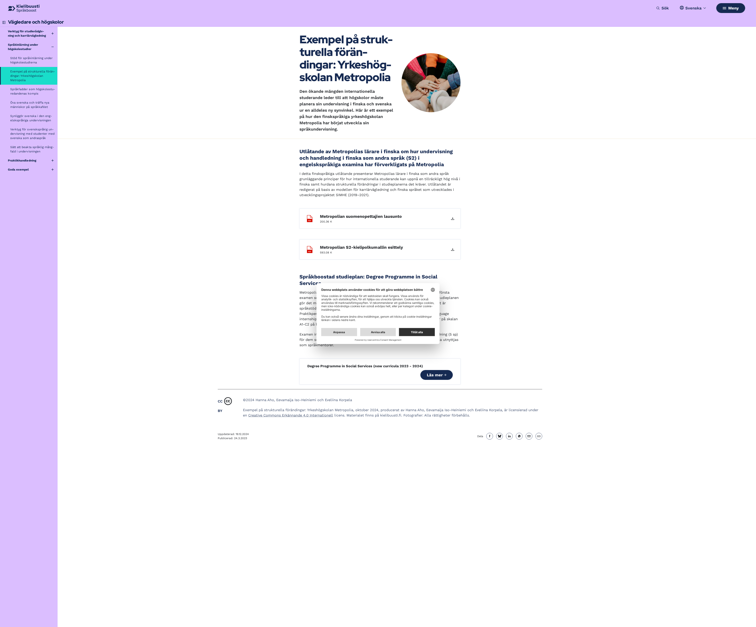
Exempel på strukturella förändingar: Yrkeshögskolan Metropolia (32, 76)
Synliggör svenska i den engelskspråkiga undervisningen (31, 118)
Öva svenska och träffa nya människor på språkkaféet (29, 105)
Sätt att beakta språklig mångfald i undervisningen (32, 149)
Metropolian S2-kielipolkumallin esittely (361, 247)
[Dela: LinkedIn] (509, 436)
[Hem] (24, 8)
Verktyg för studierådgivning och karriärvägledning (27, 33)
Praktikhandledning (22, 160)
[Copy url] (539, 436)
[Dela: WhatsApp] (519, 436)
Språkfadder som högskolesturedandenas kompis (32, 91)
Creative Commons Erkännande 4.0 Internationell (290, 415)
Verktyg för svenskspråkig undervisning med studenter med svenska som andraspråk (32, 134)
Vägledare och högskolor (36, 22)
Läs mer (435, 375)
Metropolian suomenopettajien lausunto (361, 216)
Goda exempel (18, 169)
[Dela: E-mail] (529, 436)
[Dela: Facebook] (489, 436)
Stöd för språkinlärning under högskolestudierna (31, 60)
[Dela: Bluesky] (499, 436)
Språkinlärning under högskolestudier (23, 47)
